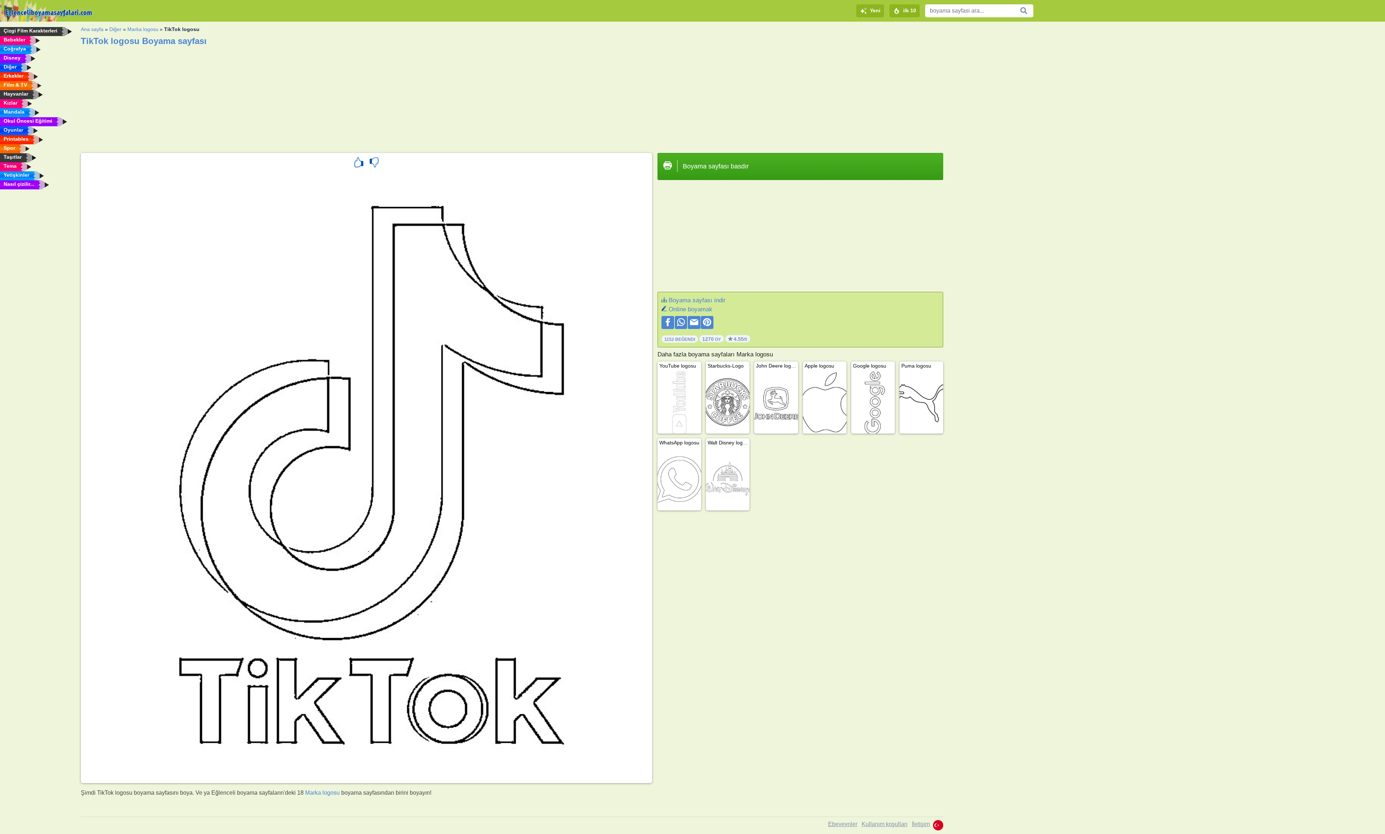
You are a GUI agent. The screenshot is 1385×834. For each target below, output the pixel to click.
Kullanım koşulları (884, 824)
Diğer (115, 29)
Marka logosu (142, 29)
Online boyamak (690, 309)
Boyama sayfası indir (697, 300)
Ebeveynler (842, 824)
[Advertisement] (297, 97)
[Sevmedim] (374, 163)
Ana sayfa (92, 29)
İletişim (921, 824)
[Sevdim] (358, 163)
